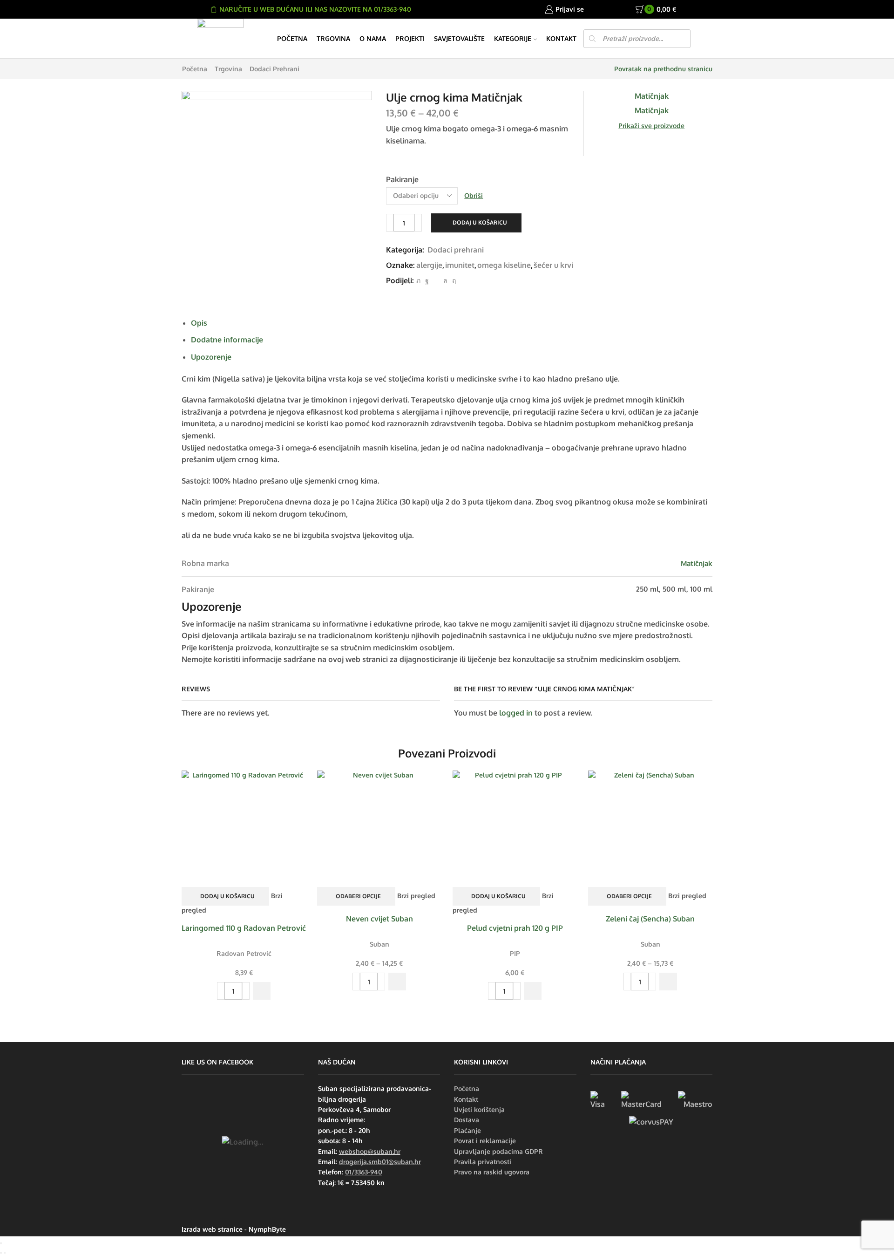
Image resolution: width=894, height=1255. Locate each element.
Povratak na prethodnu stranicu (663, 69)
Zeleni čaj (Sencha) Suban (650, 918)
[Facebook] (427, 280)
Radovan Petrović (244, 953)
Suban (379, 944)
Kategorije (512, 38)
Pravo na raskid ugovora (491, 1172)
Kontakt (561, 38)
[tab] (199, 322)
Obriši (473, 195)
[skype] (453, 280)
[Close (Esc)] (1, 1243)
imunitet (459, 265)
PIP (515, 953)
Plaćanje (467, 1130)
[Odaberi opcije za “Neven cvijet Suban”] (397, 981)
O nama (372, 38)
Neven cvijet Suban (379, 918)
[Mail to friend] (436, 280)
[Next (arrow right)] (5, 1253)
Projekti (410, 38)
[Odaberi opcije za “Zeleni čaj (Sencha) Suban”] (668, 981)
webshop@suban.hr (369, 1151)
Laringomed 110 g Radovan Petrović (244, 928)
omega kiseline (504, 265)
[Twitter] (418, 280)
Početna (292, 38)
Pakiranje (402, 179)
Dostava (466, 1120)
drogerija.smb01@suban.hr (380, 1162)
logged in (516, 712)
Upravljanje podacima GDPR (498, 1151)
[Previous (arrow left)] (1, 1253)
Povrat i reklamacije (485, 1141)
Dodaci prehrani (274, 69)
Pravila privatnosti (482, 1162)
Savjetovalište (459, 38)
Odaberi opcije (358, 896)
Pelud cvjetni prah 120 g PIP (515, 928)
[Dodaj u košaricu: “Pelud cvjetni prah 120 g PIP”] (533, 991)
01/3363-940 (363, 1172)
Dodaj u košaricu (480, 222)
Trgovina (333, 38)
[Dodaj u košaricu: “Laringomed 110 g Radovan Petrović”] (262, 991)
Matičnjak (696, 563)
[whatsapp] (445, 280)
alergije (429, 265)
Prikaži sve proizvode (651, 126)
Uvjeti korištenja (479, 1109)
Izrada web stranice (212, 1229)
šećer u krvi (553, 265)
